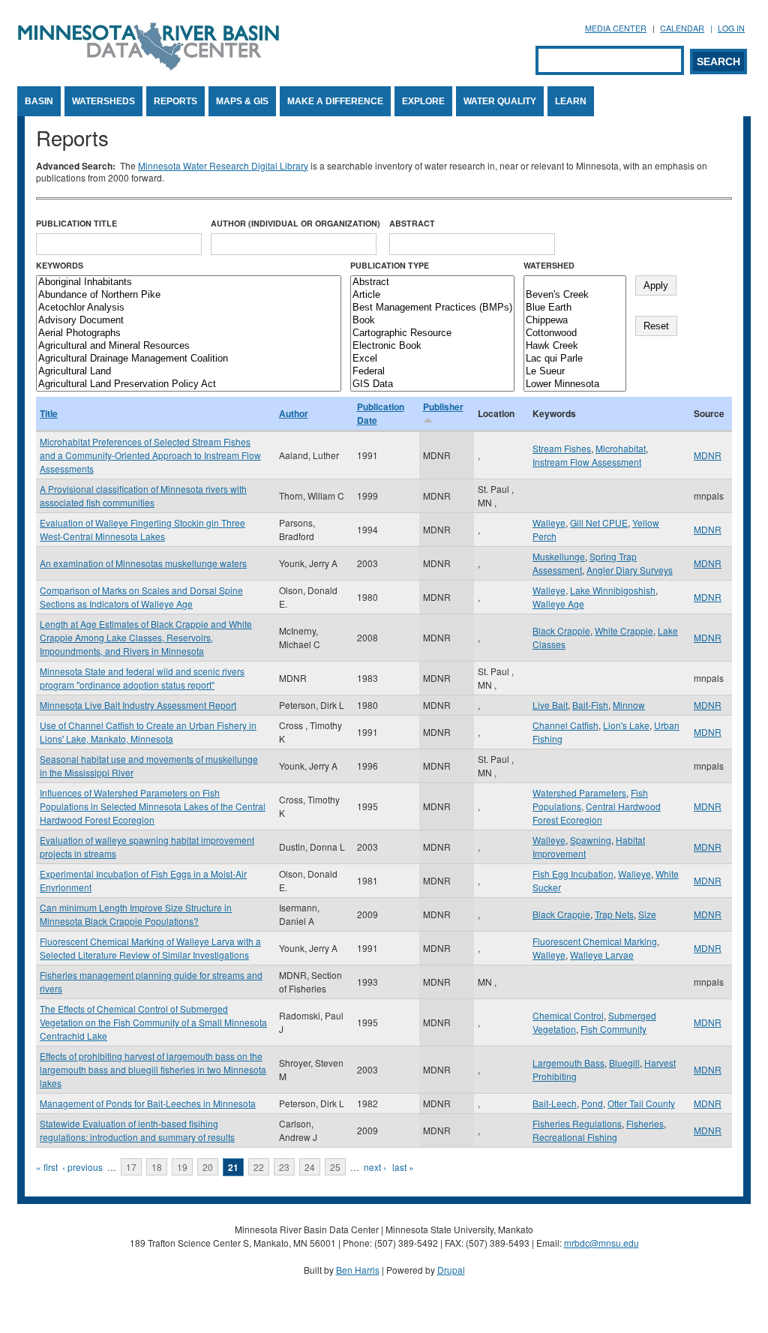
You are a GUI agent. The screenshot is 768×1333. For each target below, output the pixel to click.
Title (49, 413)
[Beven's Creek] (575, 295)
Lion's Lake (626, 725)
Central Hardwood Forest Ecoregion (596, 813)
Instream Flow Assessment (586, 461)
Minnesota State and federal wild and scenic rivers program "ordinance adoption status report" (142, 678)
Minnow (629, 704)
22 (259, 1166)
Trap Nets (614, 914)
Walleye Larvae (602, 954)
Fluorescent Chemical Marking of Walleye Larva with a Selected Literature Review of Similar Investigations (150, 948)
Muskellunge (558, 556)
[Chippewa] (575, 320)
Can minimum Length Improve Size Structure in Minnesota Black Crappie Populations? (136, 914)
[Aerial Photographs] (188, 333)
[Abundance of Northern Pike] (188, 295)
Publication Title (76, 223)
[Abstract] (432, 282)
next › (375, 1166)
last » (403, 1166)
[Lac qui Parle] (575, 359)
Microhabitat (621, 448)
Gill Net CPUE (599, 522)
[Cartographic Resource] (432, 333)
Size (647, 914)
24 (309, 1166)
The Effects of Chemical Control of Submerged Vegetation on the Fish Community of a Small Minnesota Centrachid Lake (153, 1022)
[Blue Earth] (575, 308)
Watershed (549, 265)
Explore (423, 101)
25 (335, 1166)
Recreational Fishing (574, 1136)
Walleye (549, 522)
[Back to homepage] (148, 66)
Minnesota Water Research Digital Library (223, 165)
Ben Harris (358, 1269)
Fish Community (613, 1028)
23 (284, 1166)
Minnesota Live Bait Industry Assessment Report (138, 704)
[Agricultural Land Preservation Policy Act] (188, 384)
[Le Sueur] (575, 371)
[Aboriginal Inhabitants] (188, 282)
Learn (570, 101)
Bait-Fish (590, 704)
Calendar (682, 28)
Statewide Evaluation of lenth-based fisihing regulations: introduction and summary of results (137, 1130)
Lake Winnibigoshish (613, 590)
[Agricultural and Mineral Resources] (188, 346)
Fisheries (645, 1123)
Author (293, 413)
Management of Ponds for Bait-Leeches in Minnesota (148, 1103)
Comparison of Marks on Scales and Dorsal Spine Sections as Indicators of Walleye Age (141, 597)
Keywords (59, 265)
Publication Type (389, 265)
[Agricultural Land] (188, 371)
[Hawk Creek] (575, 346)
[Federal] (432, 371)
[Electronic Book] (432, 346)
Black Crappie (561, 630)
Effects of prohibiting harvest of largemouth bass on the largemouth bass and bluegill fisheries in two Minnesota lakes (153, 1069)
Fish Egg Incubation (573, 873)
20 (207, 1166)
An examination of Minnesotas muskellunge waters (143, 563)
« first (47, 1166)
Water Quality (500, 101)
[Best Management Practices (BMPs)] (432, 308)
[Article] (432, 295)
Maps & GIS (242, 101)
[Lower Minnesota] (575, 384)
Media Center (615, 28)
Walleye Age (558, 603)
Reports (175, 101)
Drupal (451, 1269)
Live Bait (550, 704)
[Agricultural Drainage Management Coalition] (188, 359)
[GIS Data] (432, 384)
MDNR (708, 455)
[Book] (432, 320)
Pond (592, 1103)
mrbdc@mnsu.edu (601, 1242)
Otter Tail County (641, 1103)
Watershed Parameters (579, 792)
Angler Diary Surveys (629, 569)
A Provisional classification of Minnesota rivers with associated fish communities (143, 495)
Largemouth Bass (568, 1062)
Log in (731, 28)
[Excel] (432, 359)
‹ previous (82, 1166)
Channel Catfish (565, 725)
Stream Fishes (561, 448)
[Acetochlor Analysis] (188, 308)
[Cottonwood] (575, 333)
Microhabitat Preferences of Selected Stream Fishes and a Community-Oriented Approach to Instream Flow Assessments (150, 455)
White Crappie (624, 630)
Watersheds (103, 101)
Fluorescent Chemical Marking (594, 941)
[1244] (575, 282)
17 (131, 1166)
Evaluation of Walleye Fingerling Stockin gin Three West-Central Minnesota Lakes (142, 529)
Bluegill (624, 1062)
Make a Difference (335, 101)
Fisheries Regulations (577, 1123)
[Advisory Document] (188, 320)
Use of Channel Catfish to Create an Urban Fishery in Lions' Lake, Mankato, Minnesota (148, 732)
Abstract (412, 223)
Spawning (590, 839)
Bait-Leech (554, 1103)
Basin (39, 101)
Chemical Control (568, 1015)
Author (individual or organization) (295, 223)
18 (157, 1166)
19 (182, 1166)
